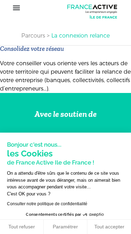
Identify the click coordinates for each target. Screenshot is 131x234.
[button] (16, 8)
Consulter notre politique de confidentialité (47, 203)
